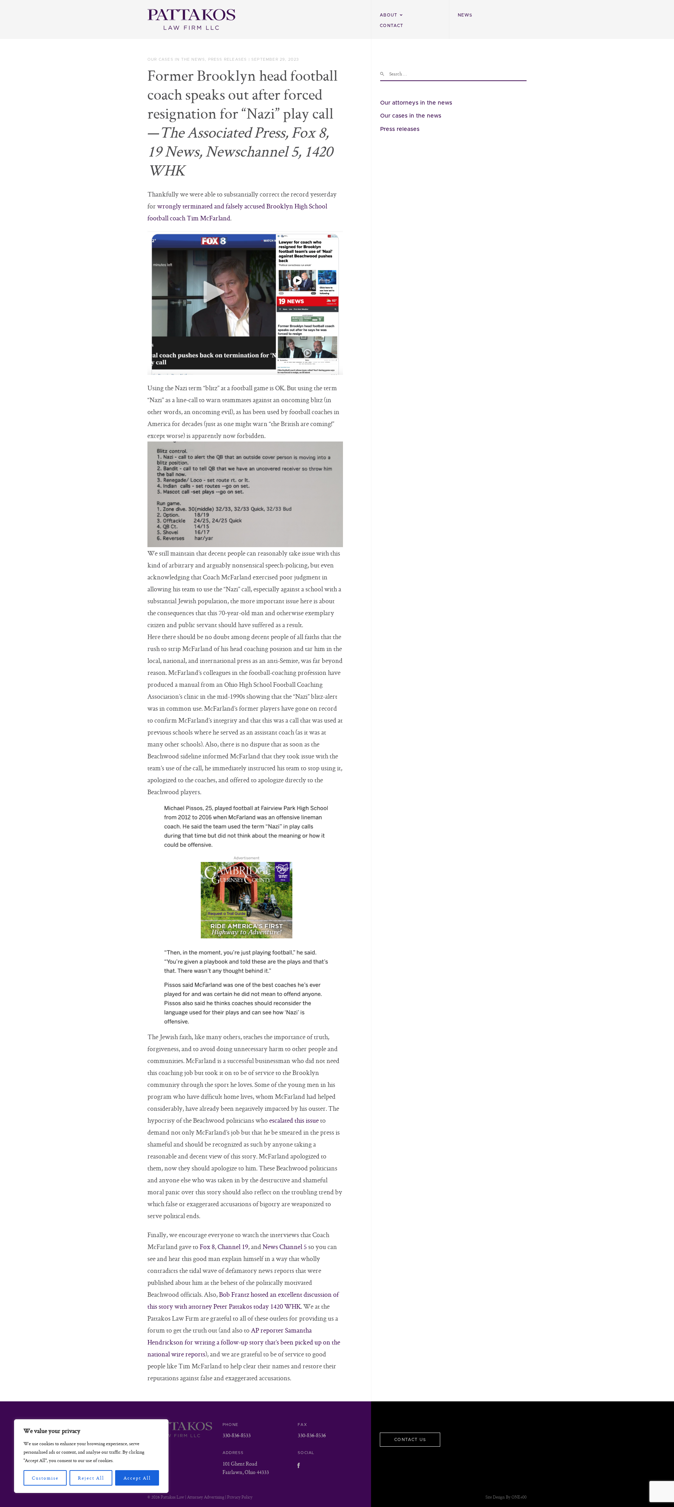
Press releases (227, 59)
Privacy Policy (239, 1497)
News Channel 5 (285, 1246)
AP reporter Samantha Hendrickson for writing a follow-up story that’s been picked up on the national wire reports (243, 1342)
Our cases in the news (176, 59)
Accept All (137, 1478)
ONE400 (519, 1497)
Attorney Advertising (205, 1497)
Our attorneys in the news (416, 103)
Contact (391, 26)
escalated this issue (294, 1120)
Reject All (91, 1478)
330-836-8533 (237, 1435)
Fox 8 (207, 1246)
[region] (91, 1456)
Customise (45, 1478)
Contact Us (410, 1440)
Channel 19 (233, 1246)
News (465, 15)
